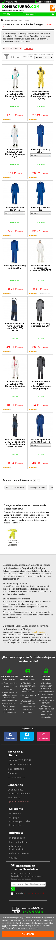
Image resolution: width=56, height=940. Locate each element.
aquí (3, 925)
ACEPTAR (28, 934)
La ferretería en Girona (19, 793)
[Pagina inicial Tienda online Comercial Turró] (2, 20)
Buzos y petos (24, 20)
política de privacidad (33, 893)
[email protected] (16, 768)
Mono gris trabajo (37, 487)
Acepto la (28, 893)
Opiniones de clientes (18, 801)
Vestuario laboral (11, 20)
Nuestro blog (14, 797)
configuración (33, 928)
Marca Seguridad (37, 632)
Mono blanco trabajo (15, 487)
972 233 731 (11, 2)
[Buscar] (53, 14)
